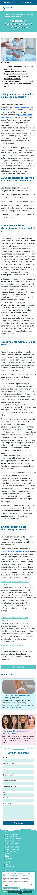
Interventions (9, 832)
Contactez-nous (10, 871)
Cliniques (8, 854)
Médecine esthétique (12, 849)
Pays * (5, 792)
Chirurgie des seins (11, 836)
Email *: (5, 798)
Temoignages (9, 867)
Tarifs (7, 864)
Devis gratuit (10, 2)
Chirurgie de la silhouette (13, 839)
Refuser (27, 888)
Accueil (6, 15)
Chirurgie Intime (10, 841)
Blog (12, 15)
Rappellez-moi (28, 2)
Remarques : (7, 804)
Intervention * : (8, 775)
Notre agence (9, 858)
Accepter (10, 888)
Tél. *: (5, 769)
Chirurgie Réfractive (12, 843)
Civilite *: (6, 758)
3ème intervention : (9, 786)
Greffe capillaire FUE (12, 847)
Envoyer (18, 823)
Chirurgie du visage (11, 834)
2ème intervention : (9, 781)
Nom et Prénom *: (9, 764)
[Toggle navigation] (33, 8)
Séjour (7, 856)
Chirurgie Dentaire (11, 851)
